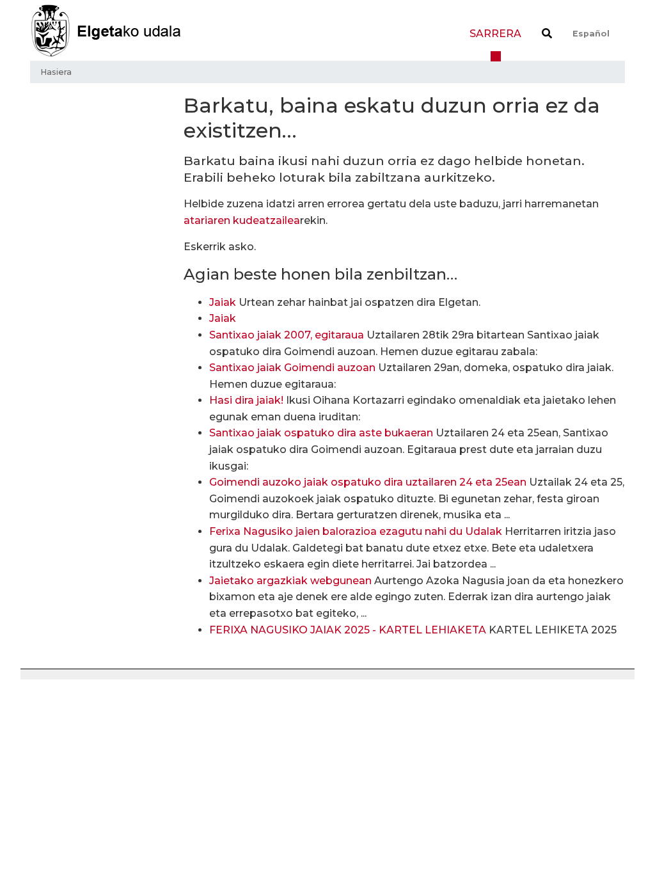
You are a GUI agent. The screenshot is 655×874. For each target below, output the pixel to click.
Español (591, 33)
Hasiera (56, 72)
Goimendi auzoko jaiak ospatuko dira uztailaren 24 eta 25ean (367, 482)
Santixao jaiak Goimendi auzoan (292, 368)
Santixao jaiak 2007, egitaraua (286, 335)
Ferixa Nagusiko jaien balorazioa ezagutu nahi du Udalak (355, 531)
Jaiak (222, 302)
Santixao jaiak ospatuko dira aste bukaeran (321, 433)
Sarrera (495, 34)
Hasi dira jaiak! (246, 400)
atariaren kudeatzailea (242, 220)
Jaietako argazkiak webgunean (290, 581)
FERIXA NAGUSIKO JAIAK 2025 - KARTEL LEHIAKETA (347, 630)
